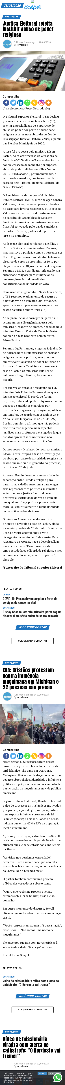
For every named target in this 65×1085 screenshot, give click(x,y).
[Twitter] (13, 103)
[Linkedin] (20, 103)
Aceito (42, 1073)
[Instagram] (41, 103)
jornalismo (22, 45)
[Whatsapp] (27, 103)
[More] (48, 103)
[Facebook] (6, 103)
